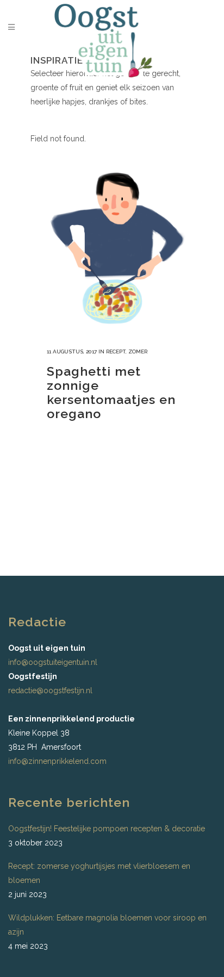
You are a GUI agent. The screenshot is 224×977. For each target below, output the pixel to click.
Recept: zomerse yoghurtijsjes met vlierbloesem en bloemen (99, 873)
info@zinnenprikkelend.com (57, 761)
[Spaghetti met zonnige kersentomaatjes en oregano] (112, 250)
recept (116, 351)
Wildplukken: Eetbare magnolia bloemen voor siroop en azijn (107, 924)
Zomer (137, 351)
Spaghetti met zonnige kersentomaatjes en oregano (111, 392)
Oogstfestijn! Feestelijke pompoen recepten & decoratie (106, 828)
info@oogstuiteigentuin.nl (52, 662)
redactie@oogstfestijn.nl (50, 690)
